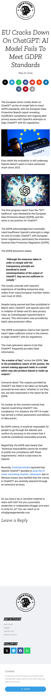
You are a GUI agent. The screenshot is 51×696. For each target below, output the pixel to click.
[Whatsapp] (27, 651)
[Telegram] (14, 651)
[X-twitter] (7, 651)
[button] (5, 82)
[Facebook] (20, 651)
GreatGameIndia (21, 467)
